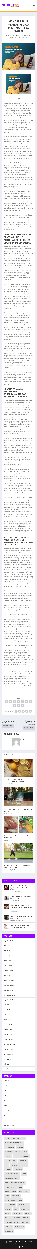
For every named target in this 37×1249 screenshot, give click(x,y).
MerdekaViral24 (21, 1242)
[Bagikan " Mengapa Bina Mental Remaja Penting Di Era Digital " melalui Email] (19, 706)
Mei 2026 (7, 955)
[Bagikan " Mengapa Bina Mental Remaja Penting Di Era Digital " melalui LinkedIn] (26, 702)
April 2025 (7, 1020)
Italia (24, 1165)
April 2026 (7, 960)
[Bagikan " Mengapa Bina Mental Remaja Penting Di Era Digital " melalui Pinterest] (22, 702)
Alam (7, 1138)
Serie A (7, 1213)
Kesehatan (18, 1169)
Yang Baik (25, 1222)
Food (5, 1086)
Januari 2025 (8, 1034)
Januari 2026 (8, 975)
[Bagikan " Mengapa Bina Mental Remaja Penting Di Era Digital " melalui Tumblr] (19, 702)
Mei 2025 (7, 1015)
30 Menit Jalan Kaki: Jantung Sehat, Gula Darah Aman (17, 866)
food (16, 1156)
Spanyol (28, 1213)
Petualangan (10, 1205)
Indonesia (23, 1161)
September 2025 (9, 995)
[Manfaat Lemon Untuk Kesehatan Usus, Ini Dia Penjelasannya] (18, 768)
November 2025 (9, 985)
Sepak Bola (25, 1209)
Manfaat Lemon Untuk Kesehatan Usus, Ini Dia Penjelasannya (16, 780)
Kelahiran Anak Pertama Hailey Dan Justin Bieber (17, 837)
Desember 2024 (9, 1039)
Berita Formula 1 (18, 1138)
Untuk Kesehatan (11, 1222)
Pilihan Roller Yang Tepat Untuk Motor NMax (21, 917)
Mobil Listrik (10, 1187)
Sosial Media (17, 1213)
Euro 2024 (8, 1152)
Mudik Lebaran (10, 1191)
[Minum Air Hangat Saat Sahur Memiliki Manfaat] (18, 796)
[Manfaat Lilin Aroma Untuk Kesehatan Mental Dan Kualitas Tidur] (6, 906)
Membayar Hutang (12, 1178)
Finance (6, 1081)
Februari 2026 (8, 970)
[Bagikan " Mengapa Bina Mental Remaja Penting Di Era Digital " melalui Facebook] (7, 702)
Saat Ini (8, 1209)
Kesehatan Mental (12, 1174)
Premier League (23, 1205)
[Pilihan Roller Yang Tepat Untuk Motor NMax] (6, 917)
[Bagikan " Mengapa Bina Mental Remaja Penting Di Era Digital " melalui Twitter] (11, 702)
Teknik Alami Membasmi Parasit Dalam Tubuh (21, 897)
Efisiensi (20, 1147)
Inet (5, 1100)
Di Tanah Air (9, 1147)
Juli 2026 (7, 946)
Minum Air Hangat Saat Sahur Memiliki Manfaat (18, 810)
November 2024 (9, 1044)
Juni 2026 (7, 951)
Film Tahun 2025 (21, 1152)
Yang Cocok (19, 1227)
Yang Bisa (8, 1227)
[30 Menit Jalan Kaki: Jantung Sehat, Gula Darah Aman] (18, 853)
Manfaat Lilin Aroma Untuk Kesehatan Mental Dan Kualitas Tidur (21, 907)
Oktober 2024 (8, 1049)
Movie (20, 1187)
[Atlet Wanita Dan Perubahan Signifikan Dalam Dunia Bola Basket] (6, 887)
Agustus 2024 (8, 1059)
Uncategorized (9, 1125)
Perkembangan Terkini (13, 1200)
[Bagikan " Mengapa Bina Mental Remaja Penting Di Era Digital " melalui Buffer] (30, 702)
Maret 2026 (8, 965)
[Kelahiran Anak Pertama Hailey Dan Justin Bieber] (18, 824)
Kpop (24, 1174)
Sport (19, 891)
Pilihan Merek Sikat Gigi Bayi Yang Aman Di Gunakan (19, 926)
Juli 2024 (7, 1064)
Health (11, 38)
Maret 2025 (8, 1024)
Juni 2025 (7, 1010)
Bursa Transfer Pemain (13, 1143)
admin (18, 35)
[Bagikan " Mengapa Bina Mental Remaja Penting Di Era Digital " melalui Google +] (15, 702)
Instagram (15, 1165)
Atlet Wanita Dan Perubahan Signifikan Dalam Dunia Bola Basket (20, 887)
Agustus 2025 (8, 1000)
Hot (15, 38)
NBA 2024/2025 (24, 1191)
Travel (6, 1120)
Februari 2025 (8, 1029)
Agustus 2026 (8, 941)
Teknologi (16, 1218)
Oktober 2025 (8, 990)
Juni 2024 (7, 1069)
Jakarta (8, 1169)
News (5, 1105)
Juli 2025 (7, 1005)
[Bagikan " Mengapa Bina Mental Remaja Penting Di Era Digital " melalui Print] (22, 706)
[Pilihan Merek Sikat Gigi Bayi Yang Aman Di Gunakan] (6, 926)
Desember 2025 (9, 980)
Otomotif (20, 920)
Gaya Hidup (24, 1156)
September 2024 (9, 1054)
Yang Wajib (9, 1231)
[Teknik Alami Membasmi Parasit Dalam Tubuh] (6, 898)
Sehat (16, 1209)
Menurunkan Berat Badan (15, 1183)
